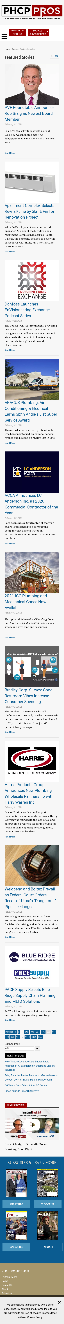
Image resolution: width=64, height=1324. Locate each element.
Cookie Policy (34, 1317)
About (5, 1289)
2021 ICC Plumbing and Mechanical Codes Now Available (26, 602)
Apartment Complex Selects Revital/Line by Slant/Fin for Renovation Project (29, 211)
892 (26, 1032)
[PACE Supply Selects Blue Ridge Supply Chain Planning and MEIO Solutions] (32, 966)
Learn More (47, 1247)
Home (7, 49)
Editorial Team (9, 1277)
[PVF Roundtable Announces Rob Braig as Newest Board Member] (32, 84)
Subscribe (16, 1204)
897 (54, 1032)
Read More (10, 153)
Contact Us (7, 1285)
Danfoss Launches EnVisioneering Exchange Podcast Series (27, 310)
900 (18, 1037)
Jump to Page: (12, 1044)
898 (7, 1037)
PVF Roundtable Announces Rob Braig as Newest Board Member (30, 113)
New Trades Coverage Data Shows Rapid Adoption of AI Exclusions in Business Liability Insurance (30, 1065)
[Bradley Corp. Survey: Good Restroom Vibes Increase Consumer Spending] (32, 666)
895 (43, 1032)
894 (37, 1032)
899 (12, 1037)
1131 (34, 1037)
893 (32, 1032)
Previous (9, 1032)
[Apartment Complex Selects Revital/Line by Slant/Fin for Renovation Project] (32, 181)
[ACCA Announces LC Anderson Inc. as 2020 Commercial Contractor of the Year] (32, 471)
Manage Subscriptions (38, 32)
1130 (27, 1037)
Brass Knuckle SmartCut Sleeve (22, 1091)
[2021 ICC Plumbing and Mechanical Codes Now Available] (32, 572)
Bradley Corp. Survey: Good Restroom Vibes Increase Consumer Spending (29, 696)
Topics (15, 49)
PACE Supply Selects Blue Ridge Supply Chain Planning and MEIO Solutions (30, 995)
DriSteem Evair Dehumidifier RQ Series (26, 1085)
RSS (56, 56)
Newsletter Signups (17, 32)
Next (40, 1037)
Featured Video (16, 1105)
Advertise (7, 1293)
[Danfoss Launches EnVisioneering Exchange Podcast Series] (32, 280)
